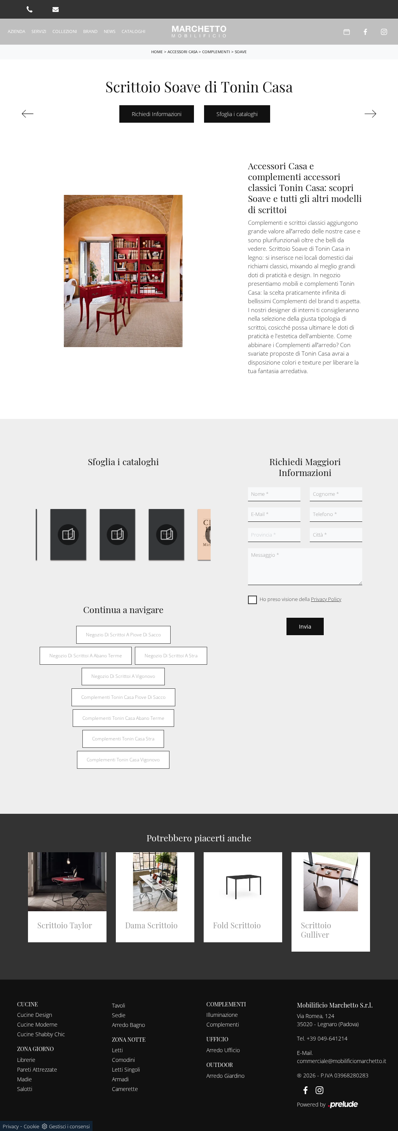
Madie (24, 1079)
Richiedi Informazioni (157, 114)
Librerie (26, 1059)
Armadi (120, 1079)
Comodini (123, 1059)
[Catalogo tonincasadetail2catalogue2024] (68, 534)
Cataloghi (133, 31)
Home (157, 51)
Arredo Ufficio (223, 1050)
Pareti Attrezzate (37, 1069)
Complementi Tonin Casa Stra (123, 738)
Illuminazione (222, 1014)
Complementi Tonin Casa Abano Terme (123, 718)
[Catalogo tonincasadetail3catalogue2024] (117, 534)
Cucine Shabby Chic (41, 1034)
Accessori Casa (182, 51)
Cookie (31, 1126)
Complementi (216, 51)
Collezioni (64, 31)
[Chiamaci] (29, 9)
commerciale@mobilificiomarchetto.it (341, 1061)
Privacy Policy (326, 599)
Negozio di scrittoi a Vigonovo (123, 676)
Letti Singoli (126, 1069)
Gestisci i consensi (69, 1126)
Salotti (24, 1089)
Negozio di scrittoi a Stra (171, 655)
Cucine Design (34, 1014)
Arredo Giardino (225, 1075)
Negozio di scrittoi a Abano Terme (85, 655)
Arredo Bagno (128, 1024)
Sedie (119, 1015)
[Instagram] (384, 32)
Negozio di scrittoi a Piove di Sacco (123, 634)
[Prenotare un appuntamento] (346, 32)
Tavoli (118, 1005)
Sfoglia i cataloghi (237, 114)
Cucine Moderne (37, 1024)
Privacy (11, 1126)
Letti (117, 1050)
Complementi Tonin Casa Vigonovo (123, 759)
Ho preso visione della (300, 599)
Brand (90, 31)
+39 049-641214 (327, 1038)
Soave (241, 51)
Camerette (125, 1089)
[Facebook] (365, 32)
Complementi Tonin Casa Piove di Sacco (123, 697)
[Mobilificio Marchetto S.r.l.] (199, 32)
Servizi (38, 31)
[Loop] (47, 114)
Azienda (16, 31)
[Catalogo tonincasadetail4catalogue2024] (166, 534)
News (109, 31)
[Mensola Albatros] (350, 114)
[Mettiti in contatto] (55, 9)
